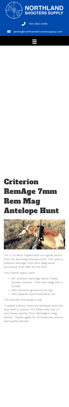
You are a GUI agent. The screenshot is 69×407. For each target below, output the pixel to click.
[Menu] (34, 42)
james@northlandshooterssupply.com (38, 31)
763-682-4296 (38, 23)
